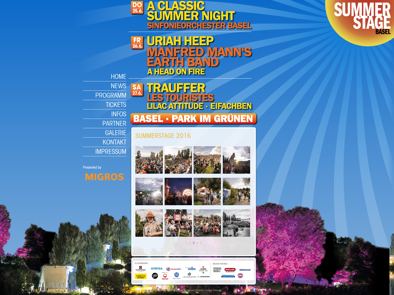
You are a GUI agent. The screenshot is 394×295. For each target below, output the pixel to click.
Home (118, 76)
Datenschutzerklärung (158, 290)
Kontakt (114, 142)
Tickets (116, 104)
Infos (118, 114)
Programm (110, 95)
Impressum (110, 151)
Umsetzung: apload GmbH (187, 290)
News (118, 86)
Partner (114, 123)
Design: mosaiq (212, 290)
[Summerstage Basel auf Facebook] (254, 291)
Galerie (115, 132)
